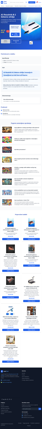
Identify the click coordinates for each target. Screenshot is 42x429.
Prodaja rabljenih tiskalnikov (28, 380)
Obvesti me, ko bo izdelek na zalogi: (15, 27)
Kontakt (2, 405)
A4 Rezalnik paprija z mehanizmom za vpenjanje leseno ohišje (10, 288)
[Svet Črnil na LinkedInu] (5, 399)
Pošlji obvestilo (16, 34)
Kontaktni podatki (6, 380)
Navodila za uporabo (5, 408)
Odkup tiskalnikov (25, 378)
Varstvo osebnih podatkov (6, 411)
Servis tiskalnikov (25, 376)
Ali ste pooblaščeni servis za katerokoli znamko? (26, 190)
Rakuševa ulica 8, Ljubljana (28, 417)
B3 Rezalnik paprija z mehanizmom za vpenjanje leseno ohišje (10, 256)
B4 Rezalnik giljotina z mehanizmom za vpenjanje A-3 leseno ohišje (31, 256)
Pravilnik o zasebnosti (35, 423)
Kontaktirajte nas (16, 41)
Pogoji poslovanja (4, 410)
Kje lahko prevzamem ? (20, 149)
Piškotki (2, 413)
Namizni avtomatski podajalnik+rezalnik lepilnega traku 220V (10, 347)
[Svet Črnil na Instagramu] (7, 399)
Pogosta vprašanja (5, 406)
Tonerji (23, 375)
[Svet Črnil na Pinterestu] (9, 399)
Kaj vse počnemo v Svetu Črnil (21, 200)
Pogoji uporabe (26, 423)
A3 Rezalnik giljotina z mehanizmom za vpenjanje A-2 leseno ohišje (10, 230)
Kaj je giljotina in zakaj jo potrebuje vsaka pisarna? (26, 127)
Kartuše (23, 373)
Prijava (39, 2)
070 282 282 (25, 414)
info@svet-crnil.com (27, 415)
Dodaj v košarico (10, 239)
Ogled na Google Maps (6, 382)
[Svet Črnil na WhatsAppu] (11, 399)
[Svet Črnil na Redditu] (3, 399)
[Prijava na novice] (39, 409)
